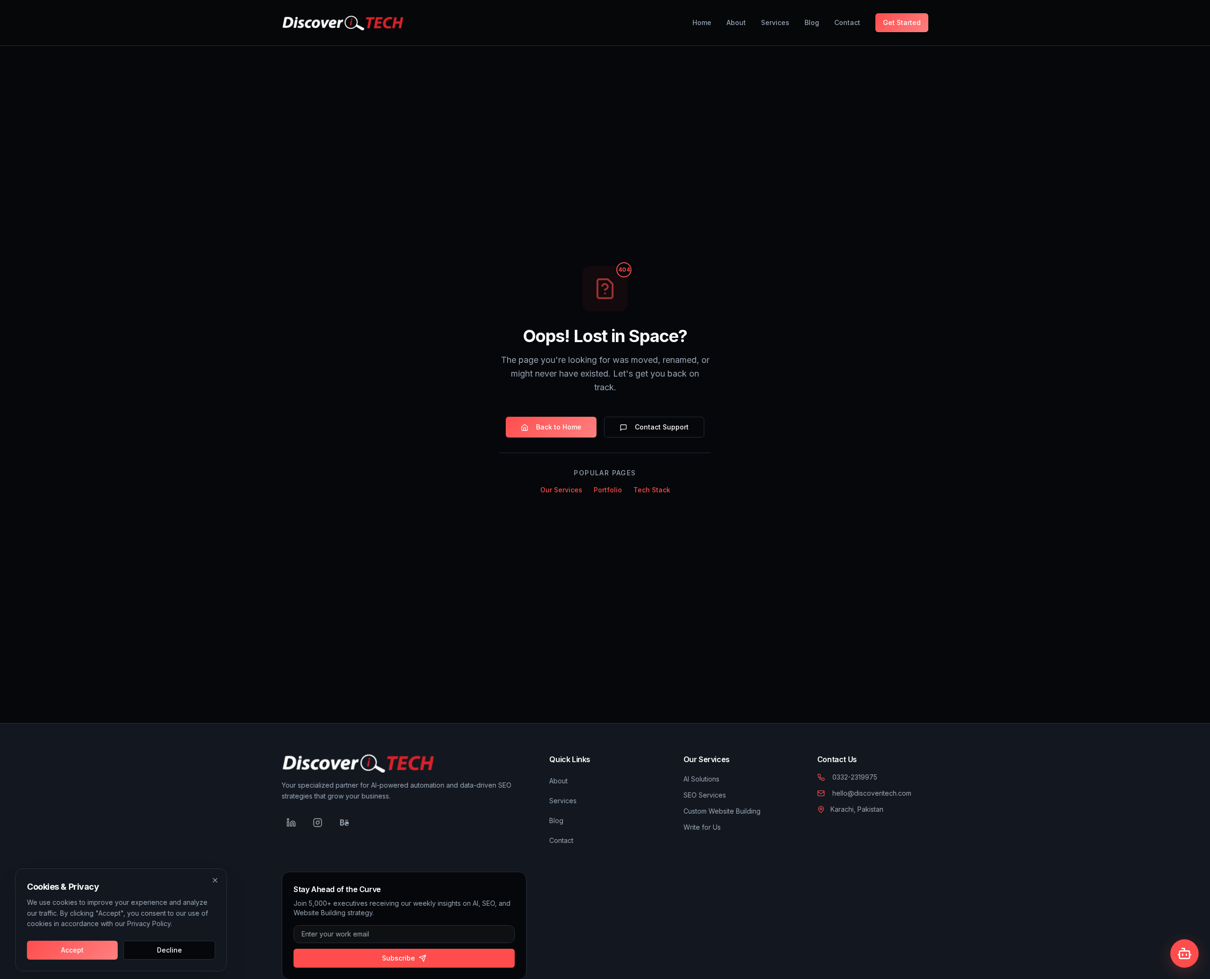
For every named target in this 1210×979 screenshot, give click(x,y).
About (736, 22)
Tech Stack (651, 490)
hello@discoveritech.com (871, 793)
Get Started (902, 22)
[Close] (215, 880)
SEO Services (704, 795)
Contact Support (662, 427)
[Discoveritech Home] (343, 22)
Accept (72, 950)
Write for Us (702, 827)
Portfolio (608, 490)
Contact (847, 22)
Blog (811, 22)
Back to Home (558, 427)
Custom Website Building (722, 811)
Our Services (561, 490)
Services (775, 22)
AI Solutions (701, 779)
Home (701, 22)
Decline (169, 950)
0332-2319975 (854, 777)
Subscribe (398, 958)
